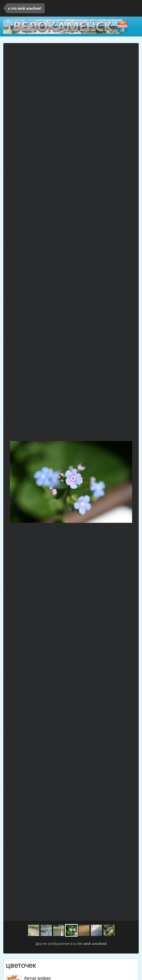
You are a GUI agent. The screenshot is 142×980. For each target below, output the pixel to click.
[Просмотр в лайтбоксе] (130, 52)
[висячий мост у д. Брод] (16, 482)
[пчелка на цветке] (109, 930)
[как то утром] (126, 482)
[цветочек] (71, 930)
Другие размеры (107, 52)
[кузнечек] (96, 930)
